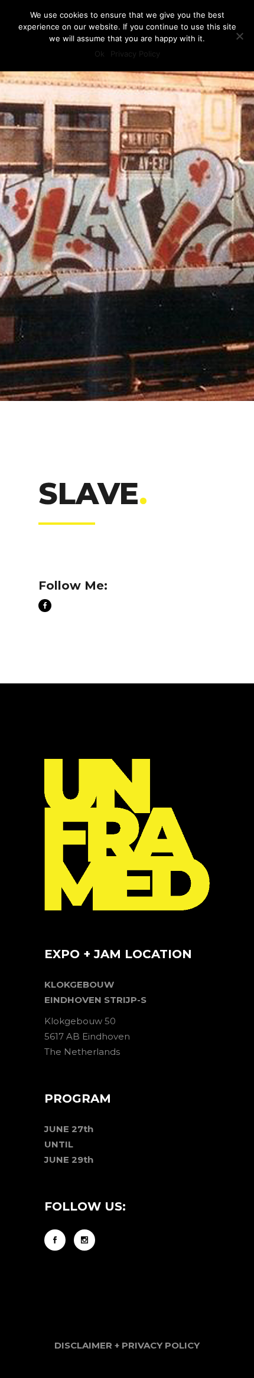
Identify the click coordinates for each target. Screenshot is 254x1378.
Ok (100, 53)
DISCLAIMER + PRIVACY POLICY (127, 1345)
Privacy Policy (135, 53)
